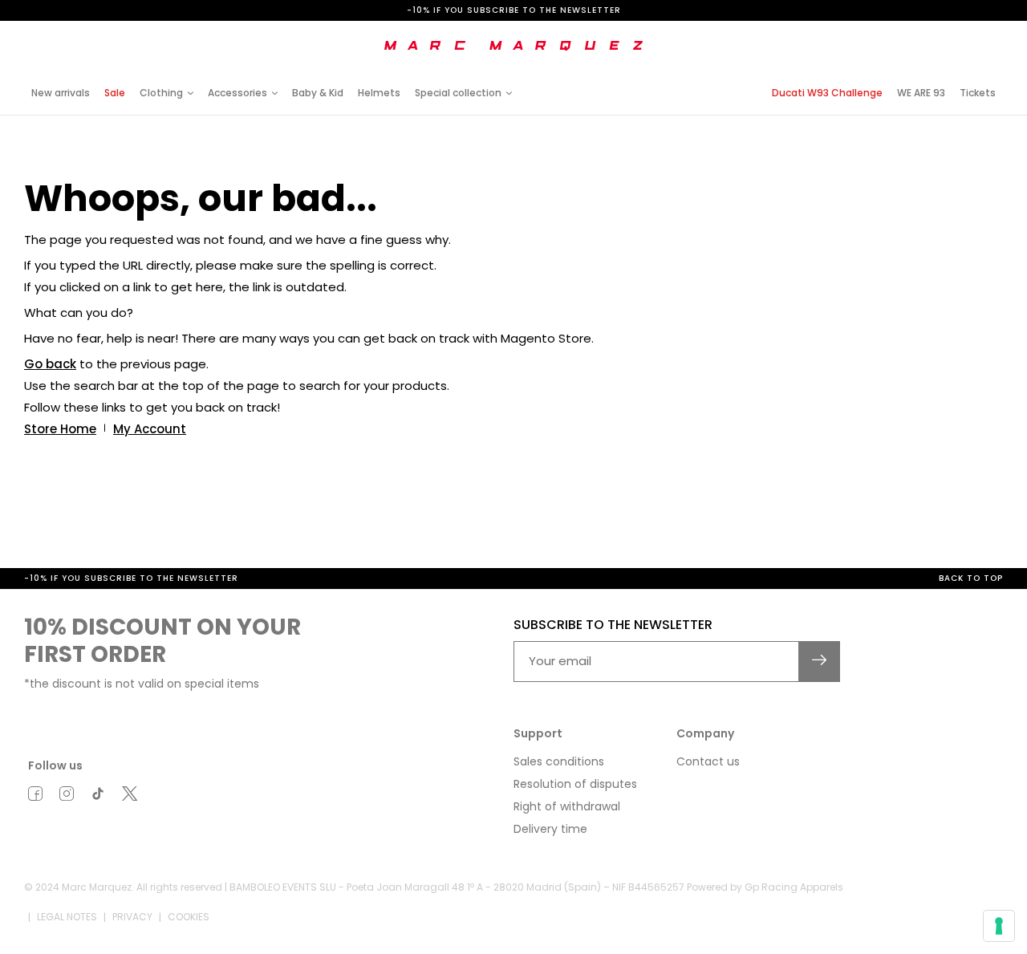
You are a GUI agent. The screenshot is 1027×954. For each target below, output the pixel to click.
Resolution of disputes (575, 784)
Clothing (161, 92)
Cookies (188, 917)
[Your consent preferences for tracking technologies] (999, 926)
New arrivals (60, 92)
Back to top (971, 578)
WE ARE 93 (921, 92)
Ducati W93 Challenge (827, 92)
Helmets (379, 92)
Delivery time (550, 829)
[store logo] (513, 46)
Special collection (458, 92)
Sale (114, 92)
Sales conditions (559, 761)
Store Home (60, 428)
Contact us (708, 761)
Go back (50, 363)
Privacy (132, 917)
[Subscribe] (819, 661)
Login (869, 34)
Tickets (978, 92)
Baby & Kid (317, 92)
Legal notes (67, 917)
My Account (149, 428)
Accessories (237, 92)
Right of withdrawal (567, 806)
